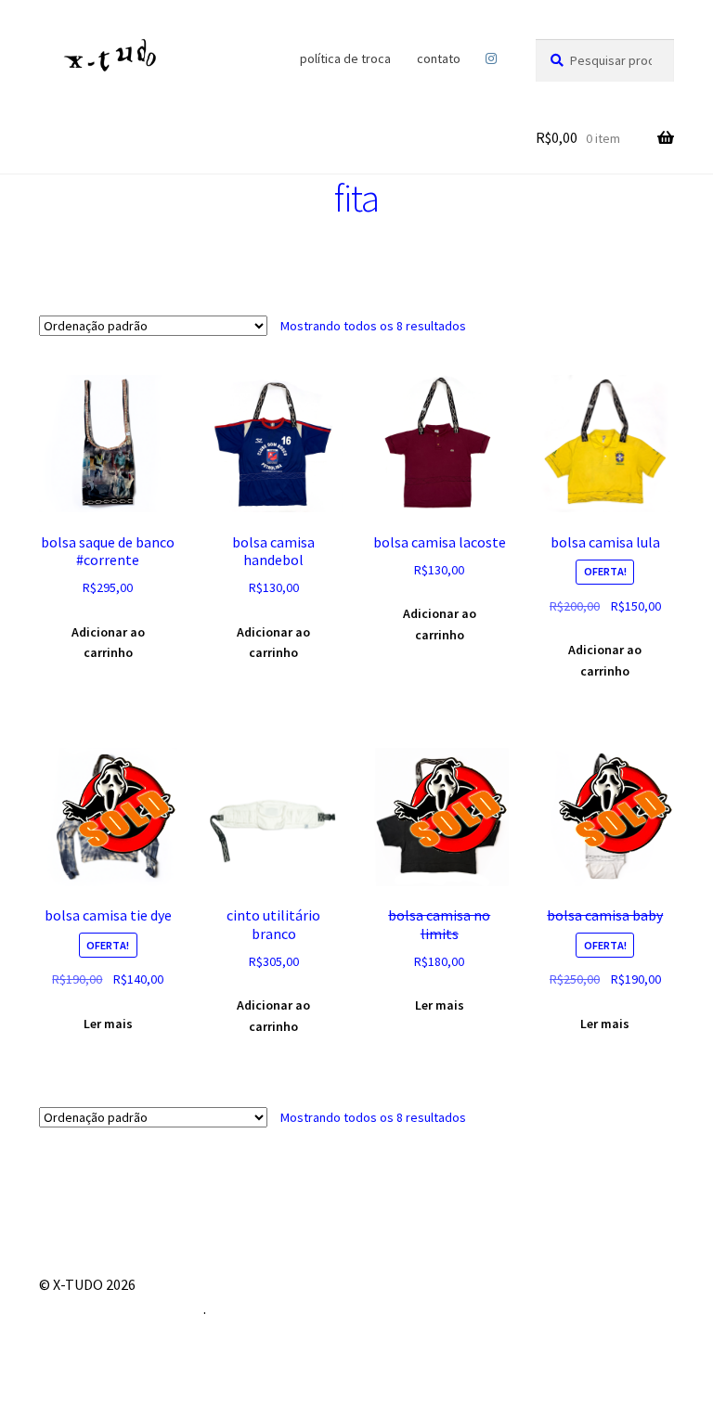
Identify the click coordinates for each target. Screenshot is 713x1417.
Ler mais (108, 1023)
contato (438, 58)
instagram (491, 58)
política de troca (345, 58)
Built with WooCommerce (121, 1308)
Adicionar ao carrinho (108, 643)
